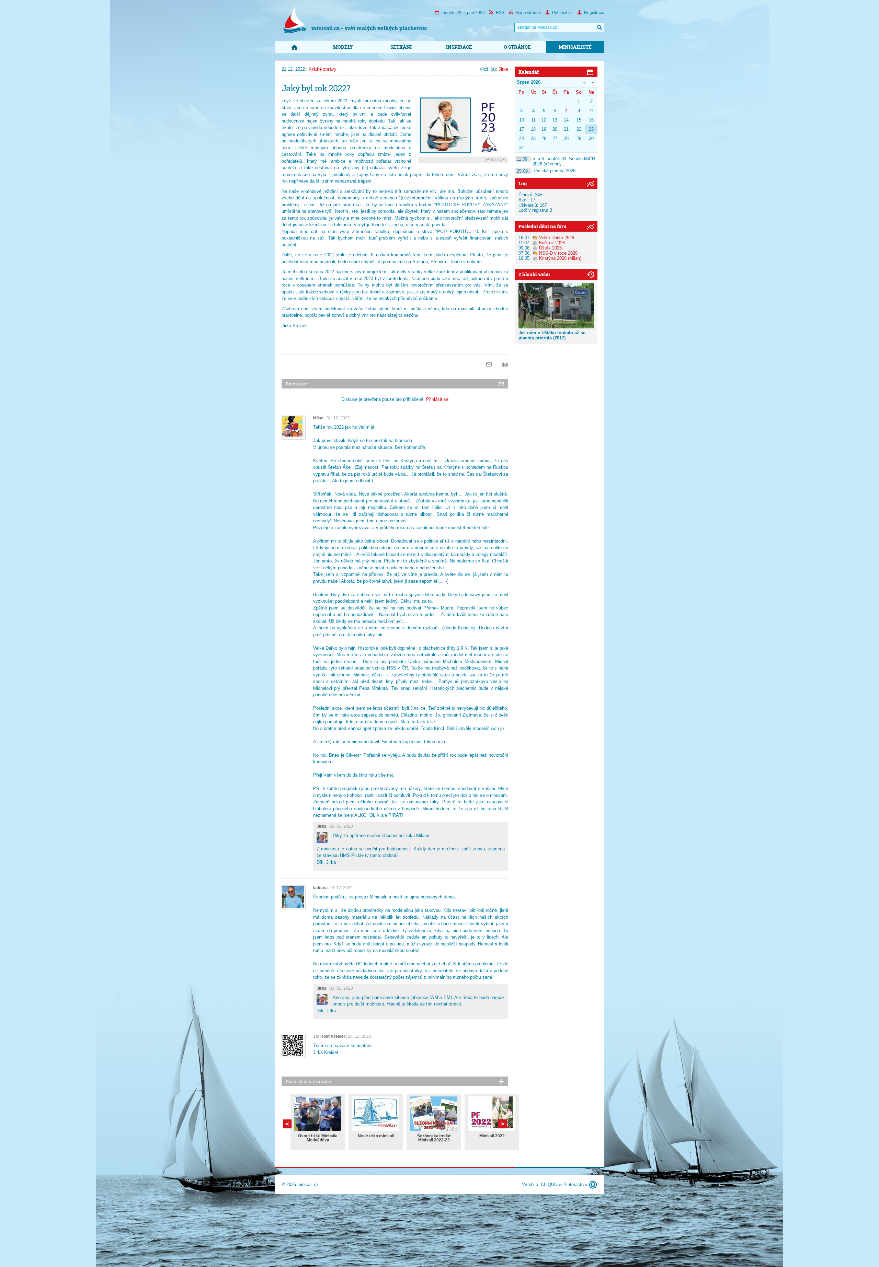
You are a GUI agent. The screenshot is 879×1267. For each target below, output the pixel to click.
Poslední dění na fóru (542, 226)
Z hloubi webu (534, 274)
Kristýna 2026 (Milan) (560, 258)
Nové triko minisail (376, 1136)
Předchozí (502, 1123)
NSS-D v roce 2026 (558, 253)
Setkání (401, 47)
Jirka (503, 69)
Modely (343, 47)
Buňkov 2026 (552, 242)
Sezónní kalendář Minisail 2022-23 (434, 1138)
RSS (500, 12)
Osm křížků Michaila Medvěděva (318, 1138)
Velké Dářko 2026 (556, 237)
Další (287, 1123)
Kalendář (528, 72)
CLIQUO (549, 1184)
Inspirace (459, 47)
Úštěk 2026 (550, 248)
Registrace (594, 12)
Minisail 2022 (492, 1136)
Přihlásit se (562, 12)
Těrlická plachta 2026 (546, 170)
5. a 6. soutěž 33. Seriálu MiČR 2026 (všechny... (556, 161)
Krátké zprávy (322, 69)
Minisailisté (575, 47)
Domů (294, 47)
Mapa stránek (528, 12)
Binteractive (575, 1184)
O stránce (517, 47)
